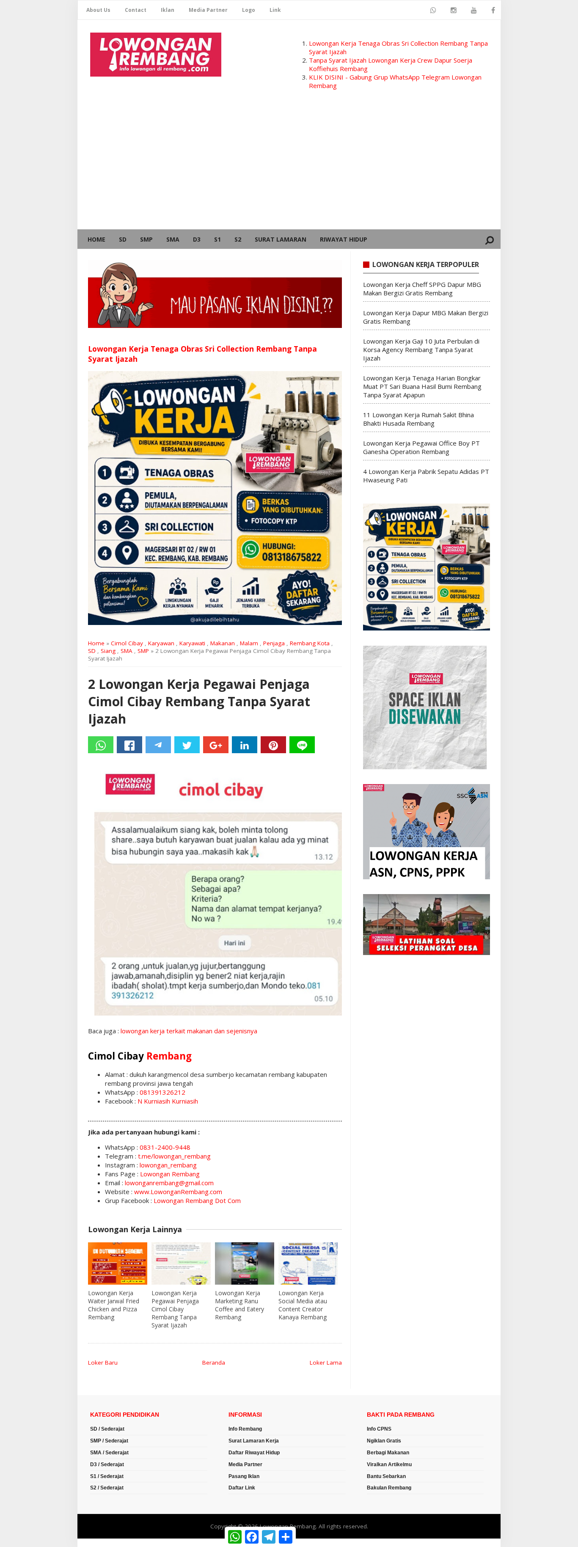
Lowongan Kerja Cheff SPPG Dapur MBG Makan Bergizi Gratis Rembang (422, 288)
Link (275, 10)
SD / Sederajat (107, 1429)
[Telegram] (158, 744)
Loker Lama (326, 1362)
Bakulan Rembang (389, 1488)
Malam (249, 643)
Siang (108, 651)
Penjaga (274, 643)
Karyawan (161, 643)
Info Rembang (245, 1429)
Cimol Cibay (127, 643)
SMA (172, 239)
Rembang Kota (310, 643)
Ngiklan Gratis (384, 1441)
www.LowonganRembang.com (178, 1191)
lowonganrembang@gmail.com (169, 1182)
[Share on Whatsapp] (100, 744)
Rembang (169, 1056)
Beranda (213, 1362)
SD (123, 239)
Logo (248, 10)
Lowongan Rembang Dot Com (197, 1200)
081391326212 (162, 1092)
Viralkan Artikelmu (389, 1464)
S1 (217, 239)
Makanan (222, 643)
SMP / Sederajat (109, 1441)
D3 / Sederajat (107, 1464)
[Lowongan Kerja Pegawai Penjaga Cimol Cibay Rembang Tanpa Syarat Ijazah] (181, 1263)
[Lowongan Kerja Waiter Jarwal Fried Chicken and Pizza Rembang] (117, 1263)
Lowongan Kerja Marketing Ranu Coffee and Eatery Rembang (239, 1305)
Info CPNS (379, 1429)
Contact (135, 10)
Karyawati (192, 643)
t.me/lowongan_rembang (174, 1156)
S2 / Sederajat (107, 1488)
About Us (98, 10)
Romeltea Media (101, 1543)
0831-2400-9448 (165, 1147)
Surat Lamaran (280, 239)
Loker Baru (103, 1362)
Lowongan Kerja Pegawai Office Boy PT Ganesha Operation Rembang (421, 447)
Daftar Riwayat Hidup (254, 1453)
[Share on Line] (302, 744)
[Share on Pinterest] (273, 744)
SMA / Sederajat (109, 1453)
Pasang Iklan (243, 1476)
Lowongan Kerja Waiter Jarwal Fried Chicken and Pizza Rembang (113, 1305)
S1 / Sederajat (107, 1476)
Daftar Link (241, 1488)
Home (96, 239)
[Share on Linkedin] (244, 744)
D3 (197, 239)
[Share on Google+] (215, 744)
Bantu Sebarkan (386, 1476)
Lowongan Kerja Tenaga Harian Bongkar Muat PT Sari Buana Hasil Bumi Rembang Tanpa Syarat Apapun (422, 386)
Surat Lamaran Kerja (253, 1441)
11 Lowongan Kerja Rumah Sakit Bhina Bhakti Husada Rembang (418, 418)
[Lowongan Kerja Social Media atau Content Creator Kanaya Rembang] (308, 1263)
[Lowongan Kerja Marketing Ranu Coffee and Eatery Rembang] (244, 1263)
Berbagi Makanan (388, 1453)
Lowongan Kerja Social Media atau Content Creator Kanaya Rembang (302, 1305)
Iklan (167, 10)
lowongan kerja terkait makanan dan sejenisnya (189, 1031)
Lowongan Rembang (170, 1174)
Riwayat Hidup (343, 239)
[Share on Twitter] (187, 744)
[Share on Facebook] (129, 744)
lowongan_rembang (168, 1165)
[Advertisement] (289, 166)
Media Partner (208, 10)
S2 (237, 239)
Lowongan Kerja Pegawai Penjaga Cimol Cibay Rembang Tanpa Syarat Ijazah (175, 1309)
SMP (146, 239)
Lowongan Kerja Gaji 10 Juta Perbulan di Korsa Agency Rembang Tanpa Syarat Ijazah (421, 349)
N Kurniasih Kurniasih (168, 1101)
